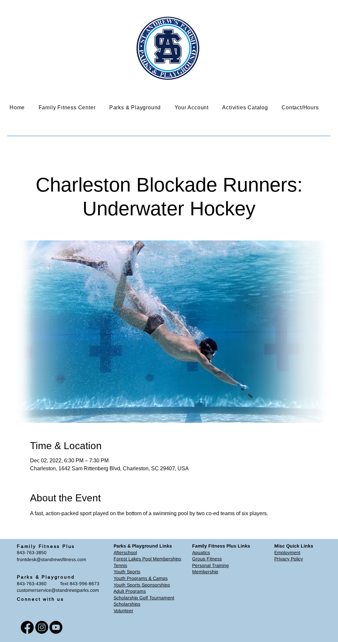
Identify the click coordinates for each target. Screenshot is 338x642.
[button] (72, 107)
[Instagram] (41, 627)
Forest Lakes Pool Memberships (147, 558)
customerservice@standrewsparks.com (58, 590)
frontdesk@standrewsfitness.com (51, 559)
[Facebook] (27, 627)
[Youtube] (56, 627)
